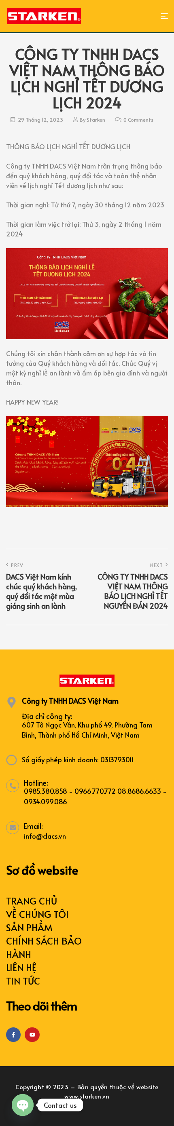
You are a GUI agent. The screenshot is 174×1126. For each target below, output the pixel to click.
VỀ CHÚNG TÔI (37, 914)
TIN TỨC (23, 980)
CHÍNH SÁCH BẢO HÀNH (44, 947)
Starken (96, 119)
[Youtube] (32, 1034)
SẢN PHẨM (29, 927)
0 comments (138, 119)
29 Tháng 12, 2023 (40, 119)
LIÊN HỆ (21, 967)
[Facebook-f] (13, 1034)
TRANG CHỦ (31, 900)
